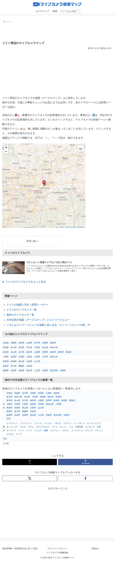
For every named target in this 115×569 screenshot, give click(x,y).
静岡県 (61, 352)
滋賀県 (14, 357)
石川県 (21, 352)
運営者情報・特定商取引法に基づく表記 (20, 548)
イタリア (67, 423)
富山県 (14, 352)
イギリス (57, 423)
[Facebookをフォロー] (85, 478)
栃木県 (14, 347)
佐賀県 (14, 370)
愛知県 (69, 352)
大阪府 (29, 357)
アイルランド (26, 423)
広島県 (29, 361)
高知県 (29, 366)
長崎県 (21, 370)
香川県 (14, 366)
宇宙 (5, 439)
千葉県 (37, 347)
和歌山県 (54, 357)
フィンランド (77, 430)
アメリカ (48, 423)
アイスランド (12, 423)
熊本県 (29, 370)
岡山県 (21, 361)
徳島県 (6, 366)
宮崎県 (45, 370)
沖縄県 (63, 370)
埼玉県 (29, 347)
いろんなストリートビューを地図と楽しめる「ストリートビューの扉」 (46, 324)
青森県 (14, 343)
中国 (99, 427)
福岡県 (6, 370)
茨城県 (6, 347)
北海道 (6, 343)
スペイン (63, 427)
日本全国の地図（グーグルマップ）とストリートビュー (38, 319)
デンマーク (11, 430)
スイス (55, 427)
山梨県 (37, 352)
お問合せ (95, 548)
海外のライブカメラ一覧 (20, 314)
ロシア (19, 434)
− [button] (6, 151)
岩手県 (37, 343)
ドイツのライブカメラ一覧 (21, 309)
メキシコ (99, 430)
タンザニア (90, 427)
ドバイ (29, 430)
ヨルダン (10, 434)
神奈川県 (54, 347)
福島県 (53, 343)
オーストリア (12, 427)
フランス (89, 430)
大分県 (37, 370)
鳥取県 (6, 361)
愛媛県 (21, 366)
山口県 (37, 361)
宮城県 (45, 343)
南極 (46, 430)
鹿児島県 (54, 370)
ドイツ (21, 430)
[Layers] (81, 148)
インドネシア (79, 423)
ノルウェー (54, 430)
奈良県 (45, 357)
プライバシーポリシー (57, 548)
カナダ (23, 427)
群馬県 (21, 347)
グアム (31, 427)
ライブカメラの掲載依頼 (57, 552)
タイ (71, 427)
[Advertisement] (57, 31)
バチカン (65, 430)
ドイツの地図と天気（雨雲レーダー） (27, 304)
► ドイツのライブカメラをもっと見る (24, 281)
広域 (8, 419)
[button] (78, 11)
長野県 (45, 352)
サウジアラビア (43, 427)
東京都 (45, 347)
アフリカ (38, 423)
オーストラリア (94, 423)
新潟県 (6, 352)
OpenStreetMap (70, 227)
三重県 (6, 357)
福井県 (29, 352)
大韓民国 (79, 427)
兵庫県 (37, 357)
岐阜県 (53, 352)
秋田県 (21, 343)
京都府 (21, 357)
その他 (6, 443)
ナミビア (38, 430)
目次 (29, 241)
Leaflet (61, 227)
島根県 (14, 361)
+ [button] (6, 147)
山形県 (29, 343)
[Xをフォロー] (29, 478)
